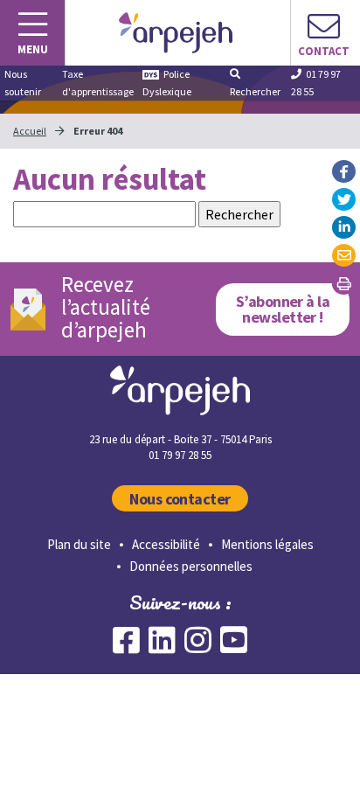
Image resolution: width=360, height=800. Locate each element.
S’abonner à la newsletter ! (283, 309)
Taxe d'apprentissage (98, 82)
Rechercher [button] (255, 91)
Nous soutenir (22, 82)
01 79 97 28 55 (316, 82)
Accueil (29, 130)
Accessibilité (166, 544)
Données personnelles (191, 566)
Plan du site (79, 544)
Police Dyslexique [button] (166, 82)
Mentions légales (267, 544)
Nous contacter (180, 499)
